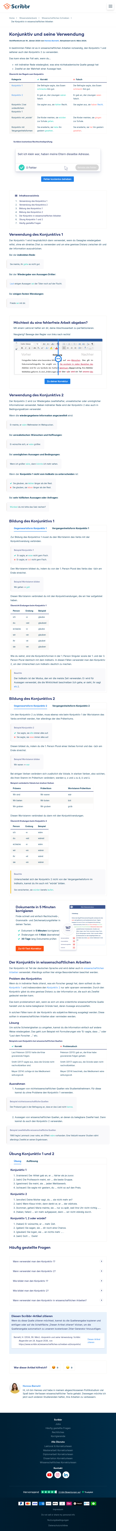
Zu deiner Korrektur (57, 381)
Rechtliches (58, 1432)
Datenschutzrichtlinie (58, 1525)
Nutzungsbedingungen (58, 1520)
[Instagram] (57, 1474)
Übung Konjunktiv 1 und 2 (31, 219)
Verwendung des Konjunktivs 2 (33, 205)
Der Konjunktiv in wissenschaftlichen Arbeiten (40, 216)
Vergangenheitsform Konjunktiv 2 (71, 705)
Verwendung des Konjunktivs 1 (33, 201)
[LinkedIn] (66, 1474)
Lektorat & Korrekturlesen (58, 1446)
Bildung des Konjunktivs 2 (31, 212)
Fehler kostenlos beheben (57, 179)
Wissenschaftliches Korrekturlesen (58, 1462)
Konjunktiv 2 (17, 95)
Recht (97, 104)
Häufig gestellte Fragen (30, 223)
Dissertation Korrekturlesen (58, 1458)
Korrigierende (58, 1436)
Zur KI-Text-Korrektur (29, 948)
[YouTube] (49, 1474)
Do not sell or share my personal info (58, 1514)
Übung (17, 1161)
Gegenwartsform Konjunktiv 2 (30, 705)
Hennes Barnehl (51, 41)
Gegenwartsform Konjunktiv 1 (30, 528)
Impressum (58, 1509)
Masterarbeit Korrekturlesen (58, 1450)
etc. (16, 686)
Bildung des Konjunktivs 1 (31, 208)
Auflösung (32, 1161)
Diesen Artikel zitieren (94, 1340)
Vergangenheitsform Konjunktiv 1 (70, 528)
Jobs (58, 1424)
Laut (12, 283)
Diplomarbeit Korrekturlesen (58, 1454)
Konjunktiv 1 (17, 85)
